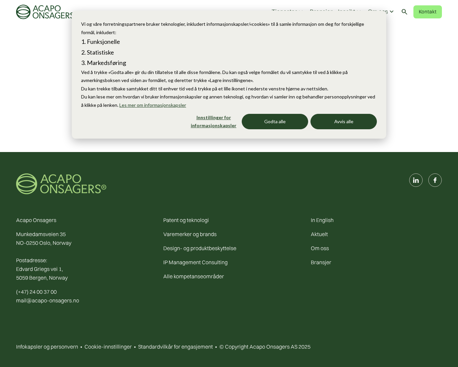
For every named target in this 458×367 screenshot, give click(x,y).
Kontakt (428, 11)
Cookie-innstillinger (108, 346)
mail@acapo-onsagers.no (47, 300)
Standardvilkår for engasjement (175, 346)
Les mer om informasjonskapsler (152, 105)
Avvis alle (343, 121)
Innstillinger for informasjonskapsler (213, 122)
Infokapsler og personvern (47, 346)
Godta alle (275, 121)
